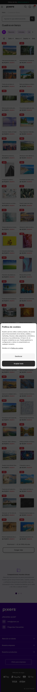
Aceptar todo (18, 364)
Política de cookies (17, 348)
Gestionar (18, 356)
